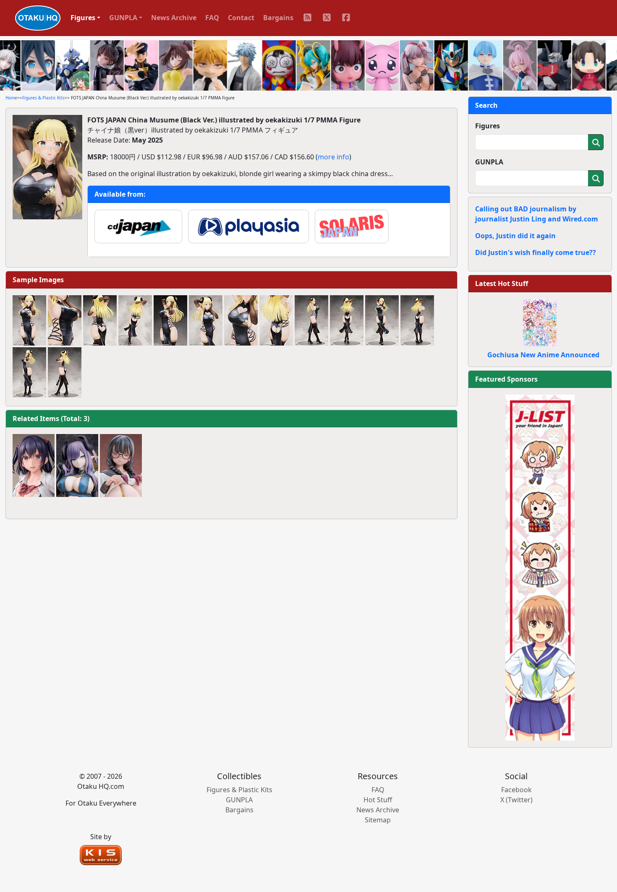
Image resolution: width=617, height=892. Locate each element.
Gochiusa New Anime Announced (543, 354)
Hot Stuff (377, 799)
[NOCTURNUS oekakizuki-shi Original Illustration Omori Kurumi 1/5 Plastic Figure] (121, 465)
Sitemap (378, 819)
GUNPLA (489, 161)
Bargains (278, 17)
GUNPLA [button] (123, 17)
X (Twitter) (516, 799)
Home (11, 98)
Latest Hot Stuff (501, 283)
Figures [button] (83, 17)
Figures (487, 125)
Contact (241, 17)
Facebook (516, 789)
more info (333, 156)
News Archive (173, 17)
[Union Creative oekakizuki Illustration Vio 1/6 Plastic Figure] (77, 465)
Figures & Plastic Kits (43, 98)
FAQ (212, 17)
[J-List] (540, 567)
